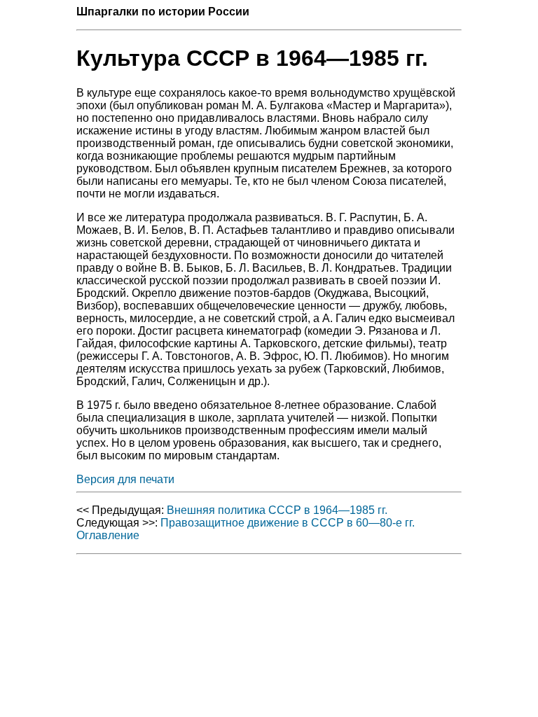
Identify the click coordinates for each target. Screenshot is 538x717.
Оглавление (107, 535)
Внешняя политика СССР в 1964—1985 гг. (277, 510)
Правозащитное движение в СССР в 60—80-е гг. (287, 523)
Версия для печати (125, 479)
